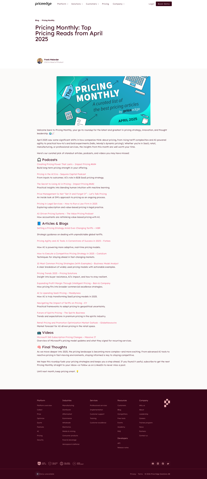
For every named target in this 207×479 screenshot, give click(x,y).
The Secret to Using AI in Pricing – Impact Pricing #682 (65, 184)
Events (120, 423)
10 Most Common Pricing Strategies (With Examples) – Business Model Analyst (77, 263)
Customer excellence (98, 423)
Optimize (40, 418)
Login (151, 4)
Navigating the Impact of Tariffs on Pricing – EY (62, 303)
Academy (121, 427)
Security (40, 440)
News (141, 427)
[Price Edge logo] (43, 3)
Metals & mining (68, 431)
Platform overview (44, 405)
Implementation (96, 410)
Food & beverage (69, 440)
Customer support (97, 414)
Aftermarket (67, 414)
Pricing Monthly (48, 20)
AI (38, 431)
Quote (39, 423)
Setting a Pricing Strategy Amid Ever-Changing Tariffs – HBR (68, 228)
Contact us (143, 435)
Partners (142, 431)
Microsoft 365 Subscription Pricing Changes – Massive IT (66, 337)
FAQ (119, 431)
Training (93, 418)
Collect (39, 410)
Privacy (133, 474)
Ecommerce (67, 418)
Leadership (143, 414)
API (119, 443)
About (141, 410)
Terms (140, 474)
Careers (142, 418)
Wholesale (66, 423)
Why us (142, 405)
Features (40, 427)
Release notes (123, 447)
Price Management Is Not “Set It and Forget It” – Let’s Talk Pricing (72, 193)
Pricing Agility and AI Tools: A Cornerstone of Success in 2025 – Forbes (73, 241)
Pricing (105, 4)
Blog (37, 20)
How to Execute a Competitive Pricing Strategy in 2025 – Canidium (71, 253)
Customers (122, 405)
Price (39, 414)
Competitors (122, 414)
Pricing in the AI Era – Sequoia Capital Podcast (61, 174)
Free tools (121, 418)
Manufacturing (68, 405)
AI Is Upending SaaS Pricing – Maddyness (59, 293)
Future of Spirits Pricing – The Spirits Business (61, 312)
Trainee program (146, 423)
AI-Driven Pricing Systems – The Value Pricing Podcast (65, 213)
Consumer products (70, 435)
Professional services (98, 405)
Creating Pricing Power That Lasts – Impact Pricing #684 (66, 164)
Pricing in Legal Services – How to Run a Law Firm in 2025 (67, 203)
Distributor (66, 410)
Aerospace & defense (70, 444)
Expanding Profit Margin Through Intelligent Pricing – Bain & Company (73, 283)
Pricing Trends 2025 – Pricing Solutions (57, 273)
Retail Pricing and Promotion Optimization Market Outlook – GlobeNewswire (77, 322)
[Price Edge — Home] (167, 403)
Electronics (66, 427)
